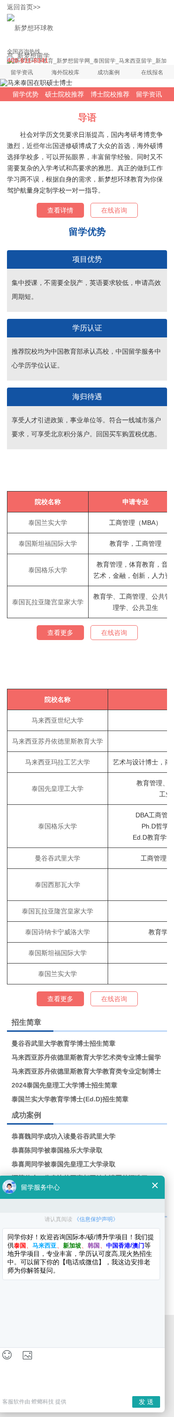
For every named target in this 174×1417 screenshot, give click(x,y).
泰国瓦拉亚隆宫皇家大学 (48, 602)
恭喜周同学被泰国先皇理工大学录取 (64, 1164)
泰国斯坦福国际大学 (48, 543)
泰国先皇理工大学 (58, 788)
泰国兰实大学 (47, 522)
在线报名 (152, 72)
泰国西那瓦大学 (57, 884)
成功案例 (108, 72)
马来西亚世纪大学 (58, 720)
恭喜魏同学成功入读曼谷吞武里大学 (64, 1136)
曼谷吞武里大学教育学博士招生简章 (64, 1043)
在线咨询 (114, 210)
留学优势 (26, 94)
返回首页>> (23, 7)
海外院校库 (65, 72)
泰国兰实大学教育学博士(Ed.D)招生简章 (70, 1099)
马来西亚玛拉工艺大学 (57, 762)
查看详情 (60, 210)
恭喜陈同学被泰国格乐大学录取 (57, 1150)
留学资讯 (22, 72)
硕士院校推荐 (64, 94)
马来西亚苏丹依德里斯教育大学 (57, 741)
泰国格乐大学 (47, 570)
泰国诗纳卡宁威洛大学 (57, 932)
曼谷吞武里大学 (57, 858)
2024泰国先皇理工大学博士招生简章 (64, 1085)
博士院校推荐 (109, 94)
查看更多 (60, 632)
